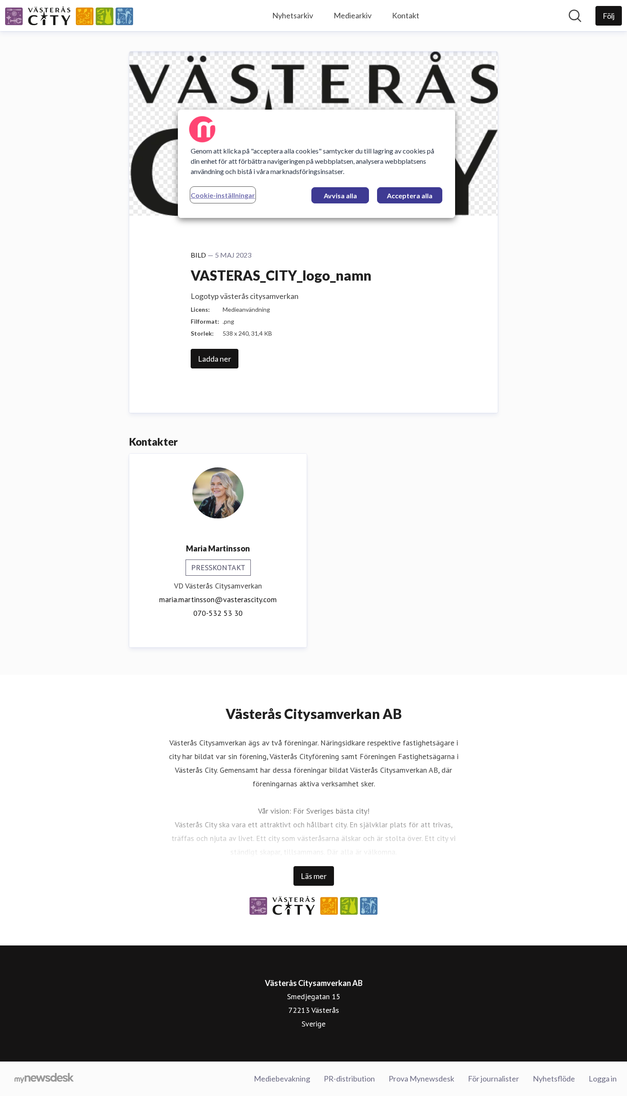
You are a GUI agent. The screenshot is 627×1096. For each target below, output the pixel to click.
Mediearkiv (353, 15)
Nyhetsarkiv (292, 15)
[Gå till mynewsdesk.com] (44, 1079)
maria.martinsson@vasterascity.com (218, 599)
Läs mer (314, 876)
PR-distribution (349, 1078)
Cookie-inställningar (223, 195)
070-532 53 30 (218, 613)
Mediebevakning (282, 1078)
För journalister (493, 1078)
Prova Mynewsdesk (421, 1078)
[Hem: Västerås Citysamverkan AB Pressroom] (69, 15)
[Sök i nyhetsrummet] (575, 16)
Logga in (603, 1078)
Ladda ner (214, 358)
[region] (316, 164)
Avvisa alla (340, 195)
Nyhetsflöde (554, 1078)
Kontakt (405, 15)
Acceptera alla (410, 195)
